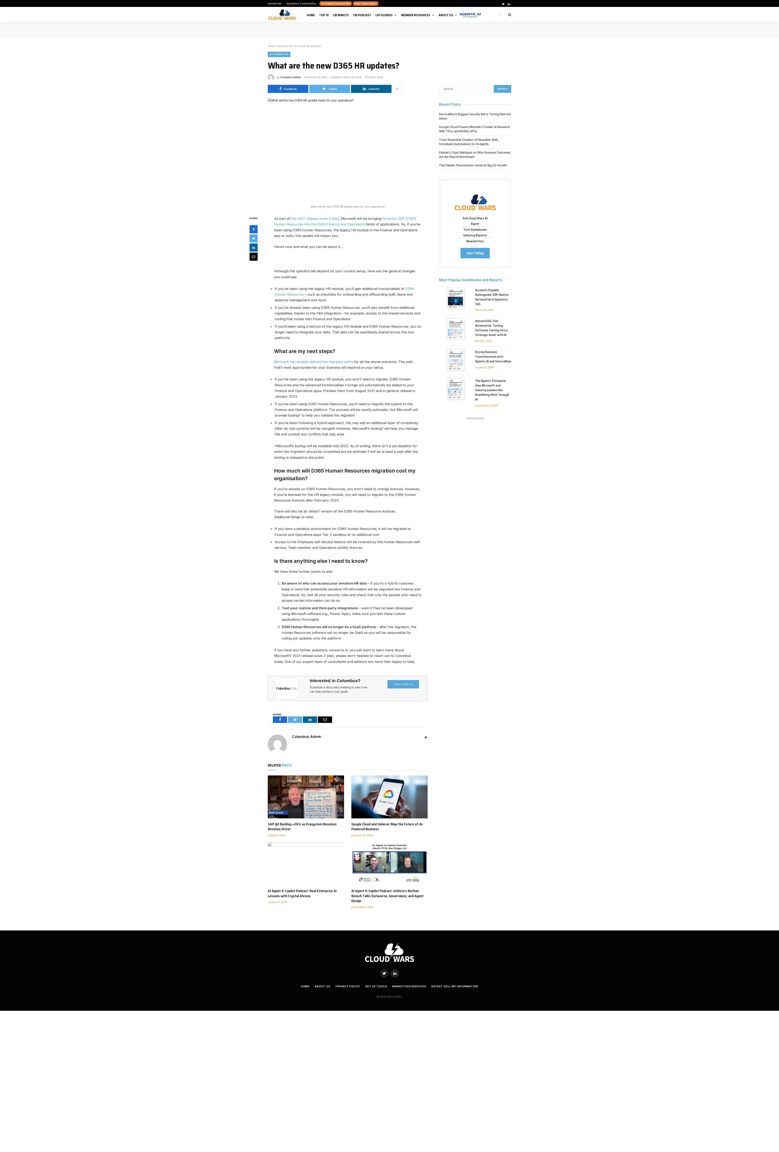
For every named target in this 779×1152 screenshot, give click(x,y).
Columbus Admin (290, 77)
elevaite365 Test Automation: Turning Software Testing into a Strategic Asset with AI (491, 328)
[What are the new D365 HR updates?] (348, 150)
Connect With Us (403, 684)
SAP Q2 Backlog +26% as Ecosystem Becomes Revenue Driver (302, 827)
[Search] (509, 14)
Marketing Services (409, 986)
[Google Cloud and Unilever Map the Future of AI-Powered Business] (389, 796)
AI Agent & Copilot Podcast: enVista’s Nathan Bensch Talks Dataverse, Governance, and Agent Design (387, 895)
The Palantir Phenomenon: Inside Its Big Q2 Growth (473, 165)
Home (311, 14)
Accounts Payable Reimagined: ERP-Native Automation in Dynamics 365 (491, 297)
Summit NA (274, 3)
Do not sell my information (454, 986)
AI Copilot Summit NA (336, 3)
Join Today (475, 253)
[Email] (254, 257)
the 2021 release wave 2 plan (315, 218)
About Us (446, 14)
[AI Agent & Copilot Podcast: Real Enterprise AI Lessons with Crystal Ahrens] (306, 863)
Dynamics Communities (301, 3)
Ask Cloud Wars (365, 3)
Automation (279, 54)
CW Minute (341, 14)
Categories (384, 14)
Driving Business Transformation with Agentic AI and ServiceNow (493, 357)
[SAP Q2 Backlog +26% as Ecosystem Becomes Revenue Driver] (306, 796)
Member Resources (415, 14)
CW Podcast (362, 14)
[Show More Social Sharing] (397, 89)
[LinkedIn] (254, 247)
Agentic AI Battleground (470, 13)
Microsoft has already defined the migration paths (313, 362)
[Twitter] (254, 238)
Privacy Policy (348, 986)
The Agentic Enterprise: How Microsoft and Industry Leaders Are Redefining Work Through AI (492, 390)
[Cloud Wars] (283, 14)
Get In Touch (376, 986)
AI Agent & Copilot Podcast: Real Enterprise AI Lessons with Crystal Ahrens (302, 893)
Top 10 (324, 14)
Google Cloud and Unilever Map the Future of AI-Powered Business (387, 827)
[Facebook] (254, 229)
